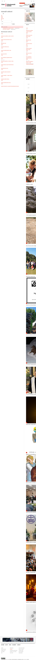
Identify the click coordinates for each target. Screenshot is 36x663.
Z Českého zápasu (21, 650)
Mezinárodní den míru (4, 68)
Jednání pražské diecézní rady (6, 82)
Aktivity (6, 644)
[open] (2, 1)
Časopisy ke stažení (21, 649)
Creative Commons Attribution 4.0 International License (16, 659)
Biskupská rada (3, 43)
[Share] (31, 1)
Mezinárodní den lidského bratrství (8, 28)
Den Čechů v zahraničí (6, 29)
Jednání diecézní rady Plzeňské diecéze (7, 64)
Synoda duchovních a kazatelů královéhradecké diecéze (10, 86)
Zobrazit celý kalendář (29, 64)
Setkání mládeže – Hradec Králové (6, 75)
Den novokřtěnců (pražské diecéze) (6, 57)
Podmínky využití (3, 650)
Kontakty (18, 644)
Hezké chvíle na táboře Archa (30, 276)
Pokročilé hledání (3, 649)
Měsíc (2, 16)
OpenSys (28, 659)
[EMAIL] (3, 13)
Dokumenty (14, 644)
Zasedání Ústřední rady (5, 46)
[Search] (34, 1)
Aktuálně (2, 644)
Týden (2, 17)
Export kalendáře (21, 651)
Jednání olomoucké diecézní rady (6, 39)
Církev (10, 644)
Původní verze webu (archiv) (13, 650)
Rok (1, 15)
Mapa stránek (2, 651)
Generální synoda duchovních (5, 71)
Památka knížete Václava (5, 79)
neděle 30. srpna (26, 4)
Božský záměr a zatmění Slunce (31, 424)
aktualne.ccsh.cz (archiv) (13, 651)
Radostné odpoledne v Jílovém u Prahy (7, 61)
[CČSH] (8, 5)
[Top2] (18, 639)
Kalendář (11, 649)
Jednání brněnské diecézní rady (6, 50)
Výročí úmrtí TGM (28, 53)
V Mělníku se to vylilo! (29, 184)
